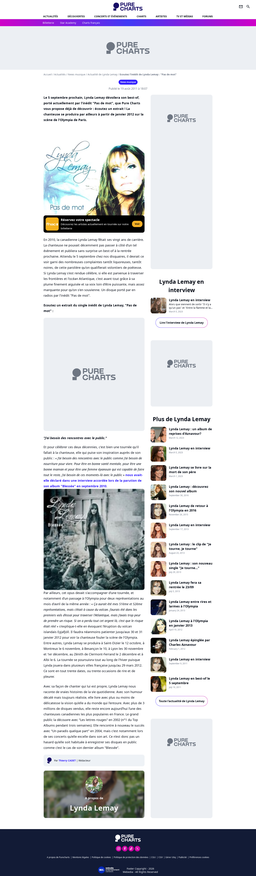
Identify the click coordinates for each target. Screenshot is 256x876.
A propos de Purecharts (58, 857)
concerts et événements (110, 16)
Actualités (50, 16)
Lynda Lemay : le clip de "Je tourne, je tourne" (190, 546)
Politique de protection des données (131, 857)
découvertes (76, 16)
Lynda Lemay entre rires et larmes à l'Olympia (190, 604)
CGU (153, 857)
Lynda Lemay (94, 808)
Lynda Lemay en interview (189, 300)
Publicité (183, 857)
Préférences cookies (199, 857)
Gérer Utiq (170, 857)
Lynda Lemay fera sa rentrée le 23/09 (185, 584)
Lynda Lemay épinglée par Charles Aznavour (189, 642)
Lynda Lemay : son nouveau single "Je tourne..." (190, 565)
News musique (76, 74)
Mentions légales (80, 857)
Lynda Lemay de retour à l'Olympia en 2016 (188, 508)
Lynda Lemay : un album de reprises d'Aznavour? (190, 431)
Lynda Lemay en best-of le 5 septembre (189, 680)
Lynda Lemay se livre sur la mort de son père (190, 469)
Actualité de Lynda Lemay (102, 74)
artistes (161, 16)
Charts (141, 16)
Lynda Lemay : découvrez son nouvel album (188, 488)
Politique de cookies (101, 857)
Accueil (48, 74)
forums (207, 16)
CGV (160, 857)
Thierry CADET (67, 760)
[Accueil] (128, 7)
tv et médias (184, 16)
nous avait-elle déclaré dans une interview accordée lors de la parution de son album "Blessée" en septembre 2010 (93, 480)
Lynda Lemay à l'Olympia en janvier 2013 (188, 623)
